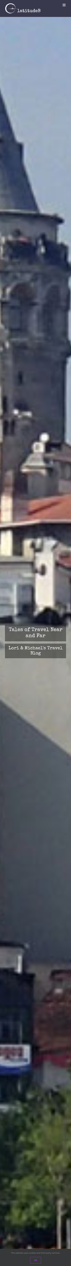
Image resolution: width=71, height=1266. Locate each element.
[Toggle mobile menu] (64, 5)
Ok (35, 1260)
